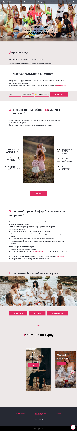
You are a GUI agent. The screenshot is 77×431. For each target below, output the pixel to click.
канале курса (61, 85)
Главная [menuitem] (19, 2)
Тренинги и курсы (40, 413)
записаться (59, 94)
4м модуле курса (38, 251)
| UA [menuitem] (73, 2)
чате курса (60, 256)
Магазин (58, 413)
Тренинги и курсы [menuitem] (29, 2)
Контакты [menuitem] (61, 2)
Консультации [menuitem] (42, 2)
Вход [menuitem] (68, 2)
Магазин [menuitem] (52, 2)
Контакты (38, 414)
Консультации (20, 413)
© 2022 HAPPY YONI (38, 419)
